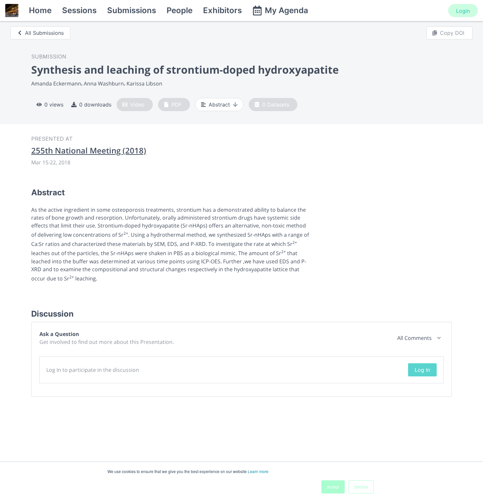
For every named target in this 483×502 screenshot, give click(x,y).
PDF (177, 104)
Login (463, 11)
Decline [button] (361, 487)
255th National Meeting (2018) (88, 150)
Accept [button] (333, 487)
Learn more (258, 471)
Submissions (131, 10)
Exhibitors (222, 10)
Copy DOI (452, 33)
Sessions (79, 10)
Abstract (219, 104)
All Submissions (44, 33)
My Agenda (286, 10)
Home (40, 10)
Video (137, 104)
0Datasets (275, 104)
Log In (422, 370)
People (180, 10)
